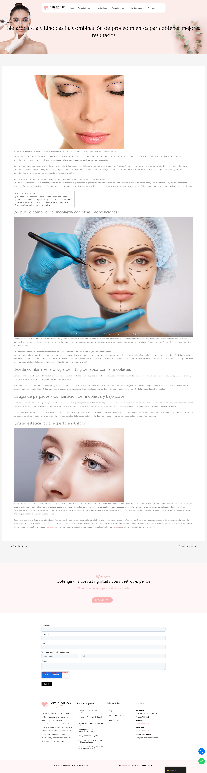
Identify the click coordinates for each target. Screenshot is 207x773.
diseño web (126, 765)
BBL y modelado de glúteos (89, 736)
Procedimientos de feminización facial (92, 8)
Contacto (152, 8)
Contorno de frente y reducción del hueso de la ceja (90, 741)
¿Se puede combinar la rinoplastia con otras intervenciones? (41, 197)
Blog (167, 523)
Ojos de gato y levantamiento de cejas (90, 724)
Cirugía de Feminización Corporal (87, 711)
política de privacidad (117, 715)
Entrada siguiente (187, 546)
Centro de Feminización (82, 765)
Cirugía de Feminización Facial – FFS (90, 717)
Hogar (72, 8)
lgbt (117, 527)
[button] (93, 7)
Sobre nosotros (114, 720)
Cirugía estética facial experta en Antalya (32, 205)
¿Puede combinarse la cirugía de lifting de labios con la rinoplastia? (43, 200)
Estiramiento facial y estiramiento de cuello (86, 730)
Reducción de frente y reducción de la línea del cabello (90, 747)
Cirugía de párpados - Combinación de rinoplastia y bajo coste (41, 202)
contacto (20, 523)
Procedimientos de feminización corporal (128, 8)
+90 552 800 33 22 (143, 724)
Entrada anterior (19, 546)
